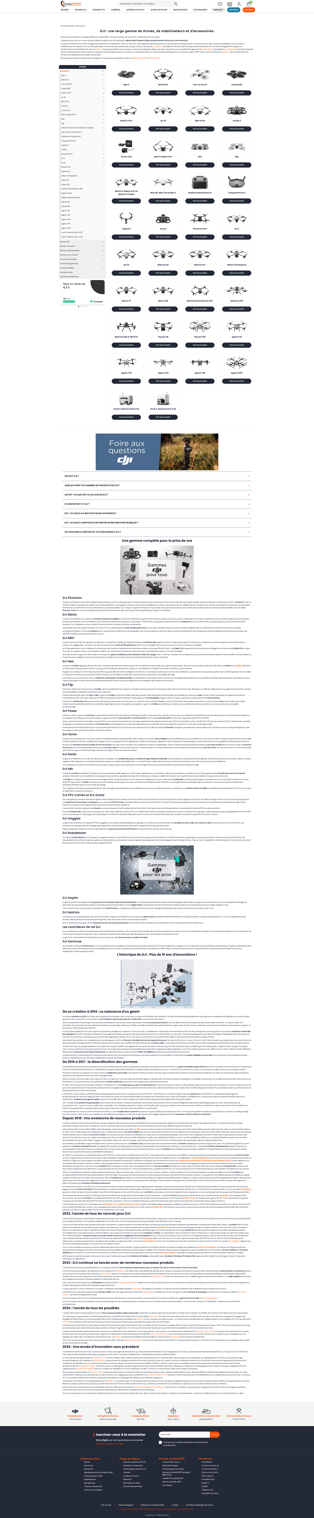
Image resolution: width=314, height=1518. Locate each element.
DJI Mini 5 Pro (207, 49)
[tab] (157, 476)
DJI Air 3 (98, 49)
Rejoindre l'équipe (170, 1465)
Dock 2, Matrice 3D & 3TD (126, 409)
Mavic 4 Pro (126, 121)
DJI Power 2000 (140, 1387)
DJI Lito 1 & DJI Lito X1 (210, 1472)
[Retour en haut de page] (310, 1060)
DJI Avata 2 (154, 1316)
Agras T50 (200, 373)
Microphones (180, 10)
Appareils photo (135, 10)
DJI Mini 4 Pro (147, 1292)
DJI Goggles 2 (234, 1241)
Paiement (127, 1479)
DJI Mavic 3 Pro (158, 1276)
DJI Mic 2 (117, 1337)
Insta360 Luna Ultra (210, 1493)
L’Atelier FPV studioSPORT (173, 1478)
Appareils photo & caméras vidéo (98, 1472)
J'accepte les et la (185, 1444)
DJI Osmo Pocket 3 (210, 1298)
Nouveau (233, 10)
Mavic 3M (163, 301)
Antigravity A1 (207, 1490)
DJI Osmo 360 (96, 1372)
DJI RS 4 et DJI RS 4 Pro (159, 1334)
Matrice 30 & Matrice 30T (200, 301)
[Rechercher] (175, 3)
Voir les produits (126, 93)
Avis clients (167, 1485)
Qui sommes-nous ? (171, 1462)
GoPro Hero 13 (207, 1476)
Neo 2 (126, 85)
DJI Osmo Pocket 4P (210, 1465)
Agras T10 (237, 337)
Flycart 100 (200, 337)
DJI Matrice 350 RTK (128, 1282)
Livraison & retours (131, 1476)
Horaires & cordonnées (133, 1465)
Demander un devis (131, 1483)
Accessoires (200, 10)
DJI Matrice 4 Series (87, 1366)
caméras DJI (154, 58)
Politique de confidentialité (152, 1505)
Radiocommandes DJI (200, 193)
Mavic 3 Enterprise (236, 265)
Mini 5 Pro (163, 85)
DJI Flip (88, 1363)
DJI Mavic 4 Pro (99, 1358)
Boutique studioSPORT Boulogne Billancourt (176, 1473)
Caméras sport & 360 (93, 1476)
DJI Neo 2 (225, 52)
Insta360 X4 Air (208, 1479)
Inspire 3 (126, 229)
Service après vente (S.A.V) (134, 1469)
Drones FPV (99, 10)
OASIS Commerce (162, 1515)
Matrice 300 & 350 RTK (126, 337)
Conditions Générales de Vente (199, 1505)
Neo (200, 157)
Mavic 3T (126, 301)
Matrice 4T (200, 265)
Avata (163, 229)
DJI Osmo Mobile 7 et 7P (157, 1375)
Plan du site (106, 1505)
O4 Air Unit (126, 157)
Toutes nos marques (93, 1490)
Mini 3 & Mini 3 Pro (163, 157)
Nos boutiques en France (173, 1469)
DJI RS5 (205, 1486)
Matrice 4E (163, 265)
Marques (218, 10)
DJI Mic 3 (110, 1381)
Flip (237, 157)
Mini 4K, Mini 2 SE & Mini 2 (163, 193)
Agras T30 (163, 373)
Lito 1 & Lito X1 (200, 85)
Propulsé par (150, 1515)
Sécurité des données (132, 1486)
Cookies (174, 1505)
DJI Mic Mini (175, 1337)
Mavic (158, 46)
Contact (127, 1472)
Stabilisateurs (159, 10)
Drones (65, 10)
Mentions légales (126, 1505)
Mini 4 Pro (200, 121)
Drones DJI (81, 10)
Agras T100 (236, 373)
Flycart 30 (163, 337)
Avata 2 (237, 121)
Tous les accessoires (93, 1486)
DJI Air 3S (66, 1322)
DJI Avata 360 (231, 49)
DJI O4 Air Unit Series (84, 1368)
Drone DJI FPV (200, 229)
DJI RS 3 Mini (137, 1288)
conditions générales (184, 1442)
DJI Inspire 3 (106, 1273)
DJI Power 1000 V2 (157, 1387)
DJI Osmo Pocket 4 (210, 1469)
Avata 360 (236, 85)
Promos (249, 10)
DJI (154, 46)
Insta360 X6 (207, 1462)
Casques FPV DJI (236, 193)
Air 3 (237, 229)
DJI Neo (140, 1319)
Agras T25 (126, 373)
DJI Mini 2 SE (121, 1271)
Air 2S (126, 265)
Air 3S (163, 121)
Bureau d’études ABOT (172, 1481)
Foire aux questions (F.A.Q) (134, 1462)
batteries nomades (133, 1340)
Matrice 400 (236, 301)
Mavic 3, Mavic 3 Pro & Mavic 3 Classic (126, 193)
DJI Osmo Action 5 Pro (205, 1331)
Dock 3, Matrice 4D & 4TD (163, 409)
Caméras (115, 10)
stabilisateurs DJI (139, 58)
